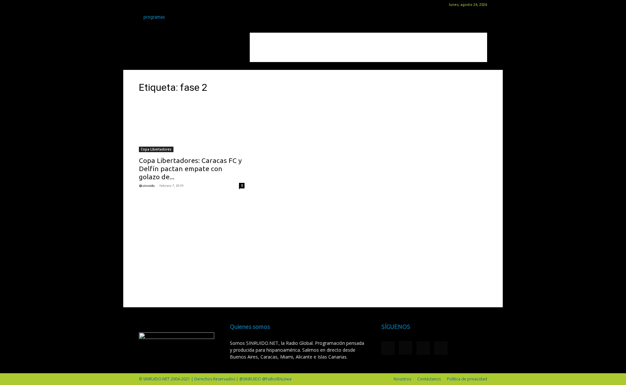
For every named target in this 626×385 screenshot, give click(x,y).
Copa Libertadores (156, 149)
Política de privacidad (467, 379)
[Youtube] (176, 4)
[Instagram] (154, 4)
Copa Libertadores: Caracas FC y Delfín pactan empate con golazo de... (190, 168)
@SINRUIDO (147, 185)
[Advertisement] (368, 47)
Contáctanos (429, 379)
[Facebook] (144, 4)
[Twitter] (165, 4)
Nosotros (402, 379)
